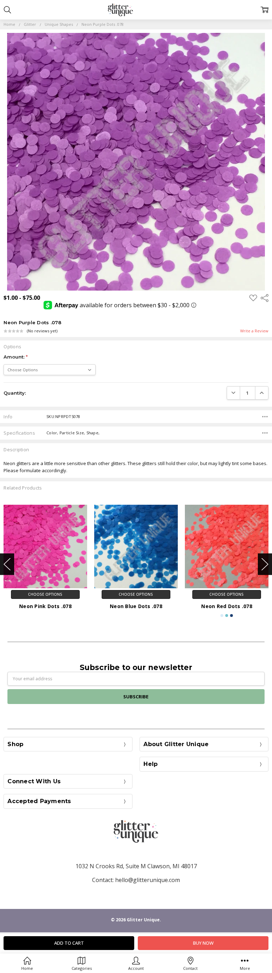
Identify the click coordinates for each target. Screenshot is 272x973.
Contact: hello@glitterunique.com (136, 880)
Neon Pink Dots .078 (45, 606)
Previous (7, 564)
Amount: (16, 357)
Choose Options (45, 594)
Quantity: (15, 393)
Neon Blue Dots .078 (136, 606)
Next (265, 564)
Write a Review (254, 331)
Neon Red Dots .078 (226, 606)
